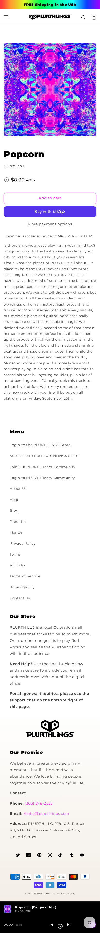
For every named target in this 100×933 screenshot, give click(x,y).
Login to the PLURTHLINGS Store (40, 445)
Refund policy (22, 587)
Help (14, 499)
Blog (14, 510)
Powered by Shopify (63, 894)
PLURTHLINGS (42, 894)
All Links (17, 565)
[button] (6, 17)
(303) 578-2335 (38, 803)
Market (16, 532)
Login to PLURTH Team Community (42, 478)
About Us (18, 488)
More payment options (50, 224)
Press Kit (18, 521)
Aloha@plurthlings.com (46, 813)
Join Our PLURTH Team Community (42, 467)
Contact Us (20, 598)
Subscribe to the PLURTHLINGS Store (44, 456)
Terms (15, 554)
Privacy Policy (23, 543)
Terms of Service (25, 576)
